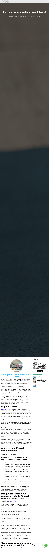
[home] (5, 1)
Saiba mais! (40, 371)
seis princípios (20, 547)
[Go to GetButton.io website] (46, 547)
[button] (46, 1)
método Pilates (6, 409)
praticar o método (13, 501)
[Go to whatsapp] (46, 545)
